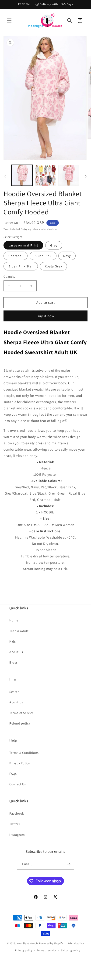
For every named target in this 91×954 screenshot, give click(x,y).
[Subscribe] (69, 864)
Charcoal (15, 256)
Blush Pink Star (20, 266)
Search (14, 692)
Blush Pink (43, 256)
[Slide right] (86, 176)
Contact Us (17, 784)
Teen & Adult (18, 631)
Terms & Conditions (24, 753)
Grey (53, 245)
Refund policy (19, 723)
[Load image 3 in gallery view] (68, 175)
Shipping (26, 229)
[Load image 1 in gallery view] (21, 175)
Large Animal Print (23, 245)
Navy (67, 256)
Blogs (13, 662)
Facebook (16, 813)
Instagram (17, 835)
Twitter (14, 824)
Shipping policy (70, 950)
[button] (9, 20)
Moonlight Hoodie (27, 943)
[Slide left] (5, 176)
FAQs (13, 774)
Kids (12, 641)
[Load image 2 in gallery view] (45, 175)
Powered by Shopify (51, 943)
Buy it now (45, 316)
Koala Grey (53, 266)
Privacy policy (23, 950)
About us (16, 652)
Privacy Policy (19, 763)
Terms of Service (21, 713)
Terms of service (46, 950)
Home (13, 620)
